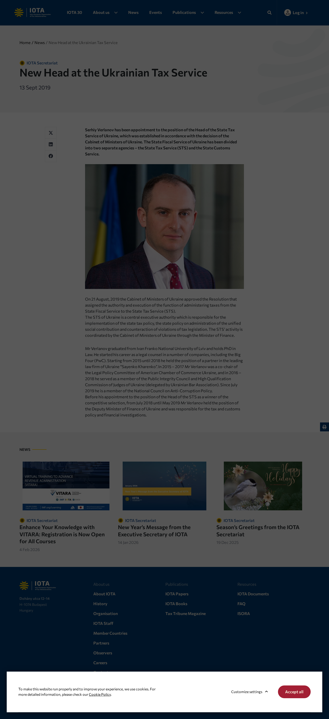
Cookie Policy (100, 694)
